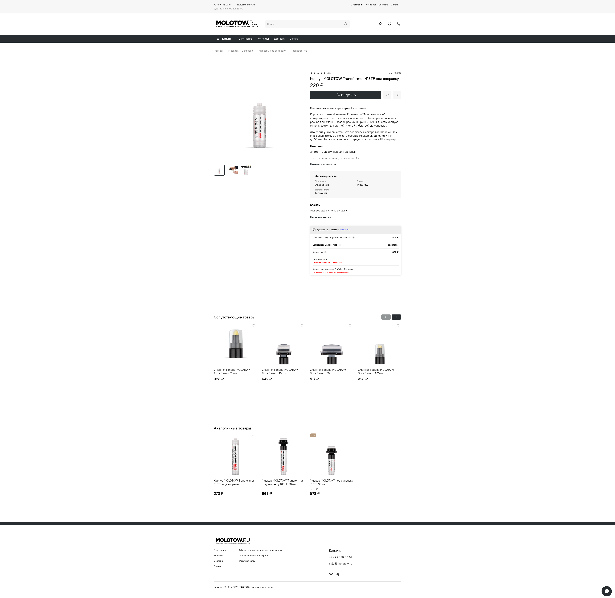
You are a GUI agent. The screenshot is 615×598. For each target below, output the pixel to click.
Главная (218, 50)
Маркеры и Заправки (240, 50)
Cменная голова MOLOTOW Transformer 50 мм (328, 371)
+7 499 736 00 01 (222, 4)
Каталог (226, 38)
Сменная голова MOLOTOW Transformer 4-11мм (376, 371)
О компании (357, 4)
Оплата (394, 4)
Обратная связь (247, 560)
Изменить (345, 229)
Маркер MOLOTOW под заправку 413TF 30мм (331, 482)
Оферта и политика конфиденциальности (260, 550)
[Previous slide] (219, 116)
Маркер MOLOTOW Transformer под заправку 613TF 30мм (282, 482)
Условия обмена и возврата (253, 555)
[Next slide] (300, 116)
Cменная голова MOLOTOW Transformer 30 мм (280, 371)
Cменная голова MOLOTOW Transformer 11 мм (232, 371)
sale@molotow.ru (246, 4)
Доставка (383, 4)
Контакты (371, 4)
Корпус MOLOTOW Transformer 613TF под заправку (234, 482)
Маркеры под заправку (272, 50)
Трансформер (299, 50)
